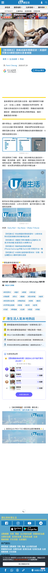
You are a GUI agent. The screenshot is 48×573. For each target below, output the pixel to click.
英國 (30, 309)
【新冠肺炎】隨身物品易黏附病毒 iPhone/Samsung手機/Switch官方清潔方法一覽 (23, 247)
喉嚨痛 (14, 309)
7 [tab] (19, 16)
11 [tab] (28, 16)
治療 (22, 309)
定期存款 (36, 11)
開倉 (17, 533)
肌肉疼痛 (32, 296)
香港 (27, 305)
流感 (6, 309)
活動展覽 (5, 533)
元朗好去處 (6, 536)
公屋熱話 (19, 11)
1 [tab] (19, 13)
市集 (12, 533)
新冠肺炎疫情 (9, 301)
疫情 (35, 305)
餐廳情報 (5, 539)
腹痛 (22, 296)
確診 (17, 292)
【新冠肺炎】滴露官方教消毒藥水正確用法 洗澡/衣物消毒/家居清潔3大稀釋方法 (22, 241)
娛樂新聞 (28, 11)
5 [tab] (28, 13)
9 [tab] (23, 16)
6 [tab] (30, 13)
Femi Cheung (11, 65)
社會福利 (23, 539)
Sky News (21, 227)
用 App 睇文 (39, 70)
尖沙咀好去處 (26, 533)
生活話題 (13, 59)
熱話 (22, 59)
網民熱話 (4, 546)
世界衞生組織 (9, 305)
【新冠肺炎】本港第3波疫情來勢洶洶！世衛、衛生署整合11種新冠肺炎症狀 (23, 253)
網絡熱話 (22, 301)
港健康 (6, 296)
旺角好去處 (27, 536)
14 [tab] (26, 19)
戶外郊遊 (14, 539)
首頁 (4, 59)
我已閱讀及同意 (24, 564)
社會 (35, 536)
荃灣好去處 (16, 536)
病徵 (24, 292)
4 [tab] (26, 13)
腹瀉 (38, 301)
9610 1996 (9, 285)
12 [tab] (30, 16)
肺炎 (15, 296)
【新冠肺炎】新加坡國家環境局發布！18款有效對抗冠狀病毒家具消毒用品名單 (23, 235)
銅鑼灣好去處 (38, 533)
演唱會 (7, 7)
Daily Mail (12, 227)
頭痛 (38, 309)
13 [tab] (23, 19)
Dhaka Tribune (33, 227)
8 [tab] (21, 16)
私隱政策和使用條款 (21, 559)
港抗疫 (32, 292)
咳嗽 (31, 301)
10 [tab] (26, 16)
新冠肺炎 (7, 292)
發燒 (20, 305)
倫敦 (41, 296)
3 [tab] (23, 13)
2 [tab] (21, 13)
